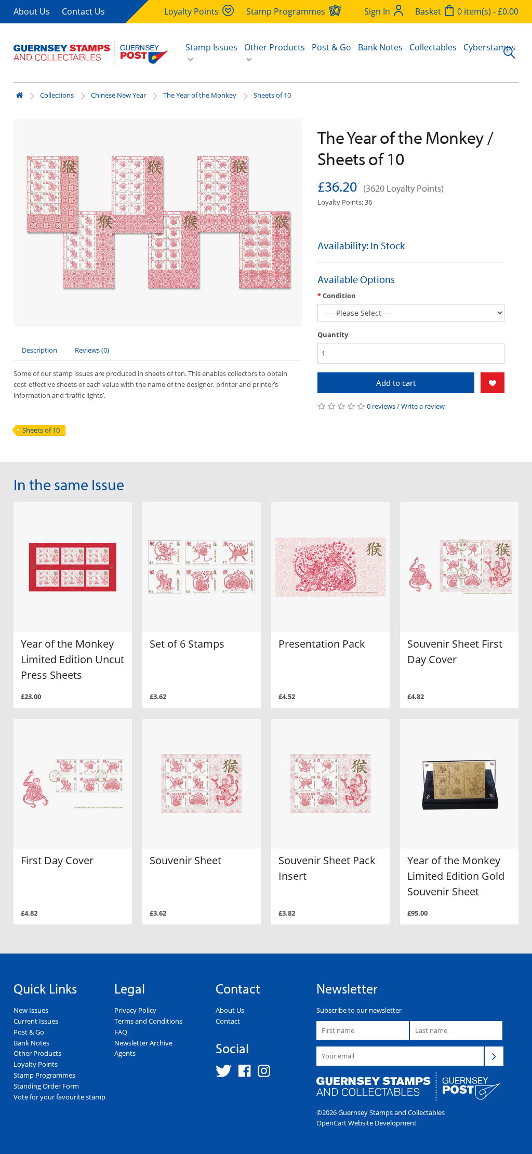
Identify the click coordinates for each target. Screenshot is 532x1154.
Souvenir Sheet (185, 860)
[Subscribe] (494, 1055)
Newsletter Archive (143, 1043)
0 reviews (381, 406)
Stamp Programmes (44, 1075)
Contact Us (83, 11)
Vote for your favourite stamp (59, 1097)
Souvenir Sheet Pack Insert (327, 868)
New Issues (31, 1010)
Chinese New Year (118, 95)
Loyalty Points (36, 1064)
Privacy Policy (135, 1010)
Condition (339, 295)
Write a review (423, 406)
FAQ (120, 1032)
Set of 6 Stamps (187, 644)
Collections (57, 95)
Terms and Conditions (148, 1021)
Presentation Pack (321, 644)
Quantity (332, 334)
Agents (125, 1053)
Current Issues (36, 1021)
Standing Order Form (46, 1086)
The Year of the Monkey (199, 95)
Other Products (37, 1053)
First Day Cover (57, 860)
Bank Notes (380, 47)
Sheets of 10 (272, 95)
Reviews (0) (92, 350)
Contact (228, 1021)
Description (39, 350)
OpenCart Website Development (366, 1123)
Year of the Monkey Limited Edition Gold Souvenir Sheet (455, 875)
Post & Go (331, 47)
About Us (32, 11)
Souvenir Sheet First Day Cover (454, 651)
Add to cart (396, 383)
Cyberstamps (489, 47)
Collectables (433, 47)
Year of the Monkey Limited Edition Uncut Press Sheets (72, 659)
